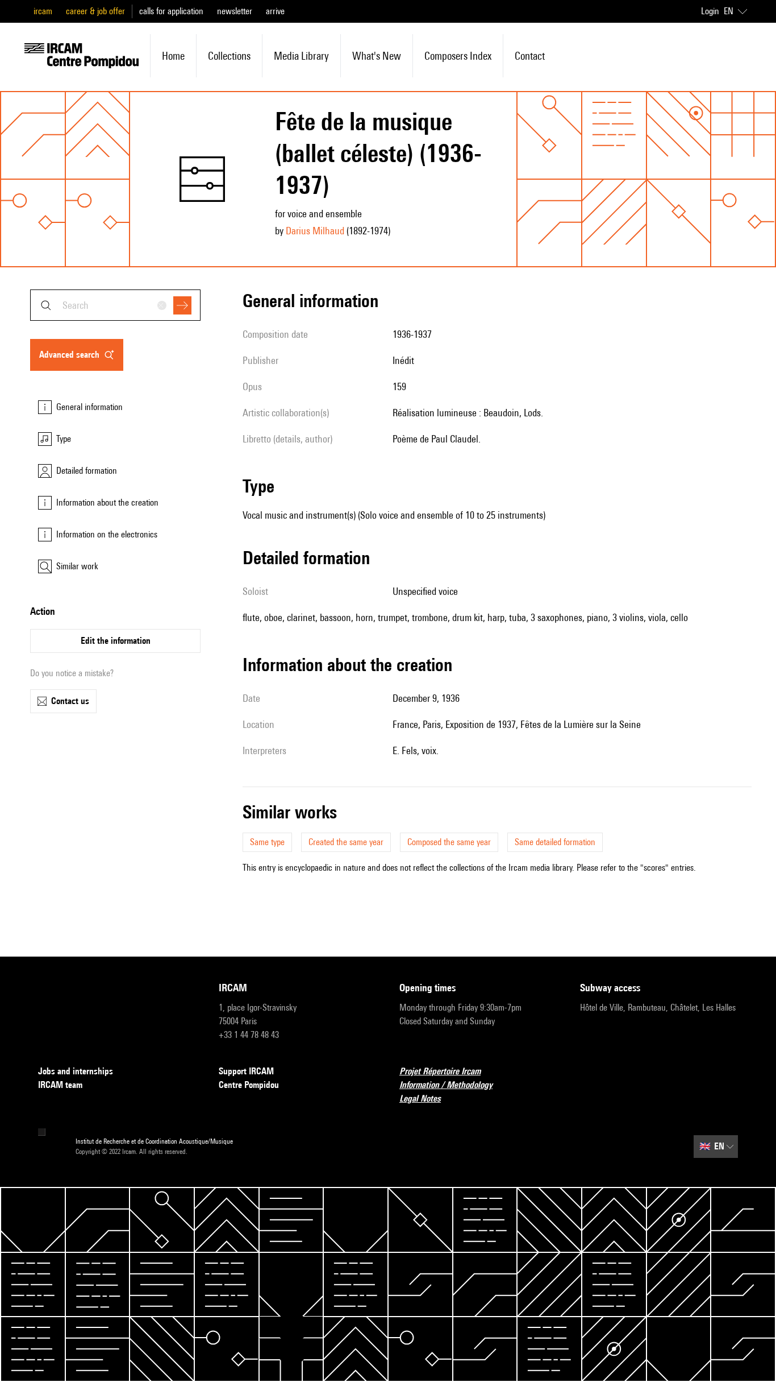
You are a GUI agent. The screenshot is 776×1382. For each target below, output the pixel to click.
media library (301, 55)
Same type (267, 842)
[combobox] (115, 305)
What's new (376, 55)
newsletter (234, 11)
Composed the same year (449, 842)
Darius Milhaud (315, 231)
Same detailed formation (555, 842)
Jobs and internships (75, 1071)
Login (710, 11)
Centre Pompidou (249, 1084)
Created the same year (345, 842)
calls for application (171, 11)
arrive (275, 11)
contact (530, 55)
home (173, 55)
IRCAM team (60, 1084)
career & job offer (95, 11)
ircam (43, 11)
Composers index (457, 55)
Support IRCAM (246, 1071)
